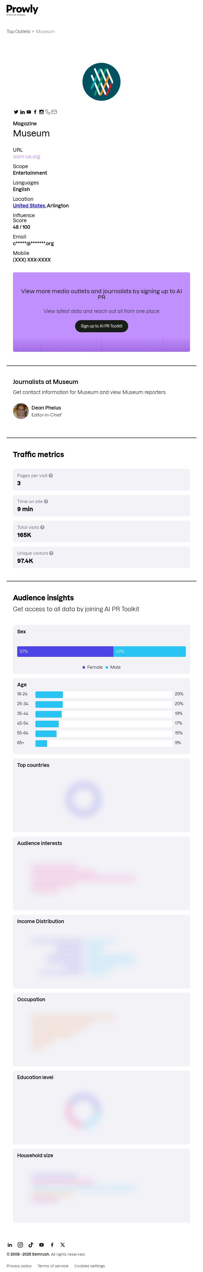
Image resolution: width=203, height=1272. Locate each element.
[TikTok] (31, 1245)
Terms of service (53, 1266)
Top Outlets (18, 31)
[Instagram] (20, 1245)
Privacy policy (19, 1266)
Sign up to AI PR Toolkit (101, 326)
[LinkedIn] (10, 1245)
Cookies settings (89, 1266)
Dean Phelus (46, 407)
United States (29, 205)
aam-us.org (26, 156)
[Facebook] (52, 1245)
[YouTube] (41, 1245)
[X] (62, 1245)
